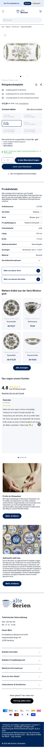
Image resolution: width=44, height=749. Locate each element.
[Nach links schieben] (16, 76)
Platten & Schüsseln (32, 223)
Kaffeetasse (32, 322)
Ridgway (8, 26)
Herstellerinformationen (11, 260)
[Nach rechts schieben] (27, 76)
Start (3, 26)
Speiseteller (11, 355)
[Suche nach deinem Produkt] (4, 20)
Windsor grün (15, 26)
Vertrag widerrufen (22, 701)
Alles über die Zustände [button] (34, 109)
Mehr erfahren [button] (8, 145)
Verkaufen (36, 3)
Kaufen (27, 3)
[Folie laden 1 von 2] (20, 76)
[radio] (12, 116)
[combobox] (22, 20)
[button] (3, 11)
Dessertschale (32, 355)
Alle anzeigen (22, 368)
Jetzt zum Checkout (22, 167)
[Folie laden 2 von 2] (23, 76)
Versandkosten (24, 103)
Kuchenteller (11, 322)
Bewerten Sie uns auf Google (13, 393)
